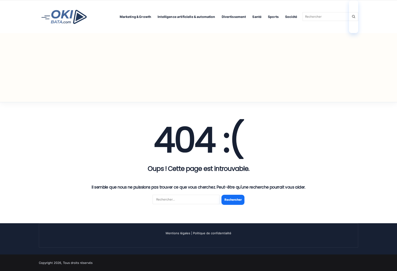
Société (291, 17)
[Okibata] (64, 16)
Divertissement (234, 17)
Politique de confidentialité (212, 233)
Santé (256, 17)
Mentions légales (178, 233)
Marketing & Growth (135, 17)
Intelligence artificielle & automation (186, 17)
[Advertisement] (198, 67)
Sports (273, 17)
